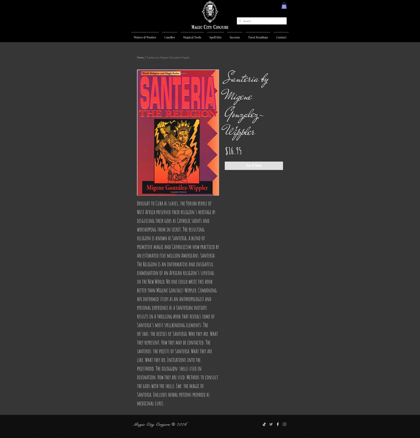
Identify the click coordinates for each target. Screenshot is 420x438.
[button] (284, 5)
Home (140, 57)
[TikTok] (264, 424)
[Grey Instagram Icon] (284, 424)
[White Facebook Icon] (277, 424)
